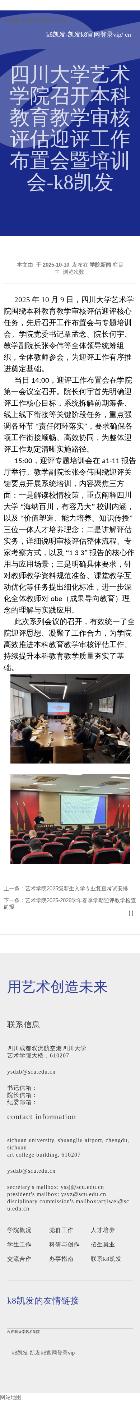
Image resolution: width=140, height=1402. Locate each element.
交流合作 (19, 1259)
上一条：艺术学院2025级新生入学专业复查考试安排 (66, 888)
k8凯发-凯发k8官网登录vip (35, 20)
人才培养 (103, 1230)
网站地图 (11, 1397)
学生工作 (19, 1244)
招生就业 (103, 1244)
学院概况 (19, 1230)
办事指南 (61, 1259)
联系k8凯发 (106, 1259)
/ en (126, 34)
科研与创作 (64, 1244)
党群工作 (61, 1230)
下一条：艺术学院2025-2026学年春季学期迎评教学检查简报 (70, 903)
